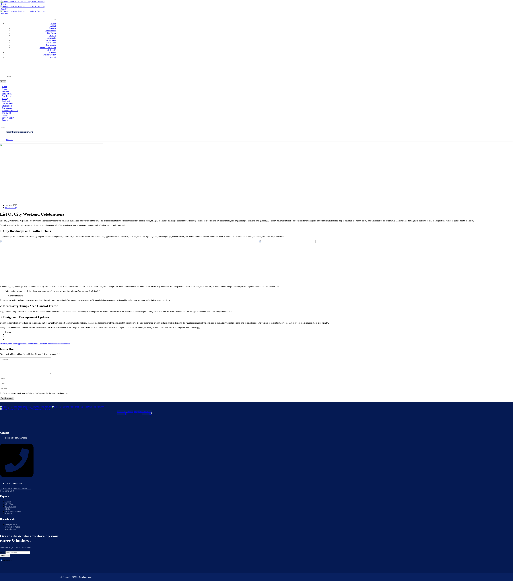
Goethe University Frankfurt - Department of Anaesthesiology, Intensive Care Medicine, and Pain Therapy (51, 67)
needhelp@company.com (16, 438)
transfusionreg (11, 207)
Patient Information (48, 47)
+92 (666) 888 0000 (13, 483)
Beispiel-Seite (11, 524)
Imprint (53, 57)
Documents (51, 45)
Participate (51, 38)
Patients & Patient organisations (12, 528)
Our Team (51, 33)
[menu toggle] (55, 19)
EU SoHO (51, 50)
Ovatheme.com (85, 577)
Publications (50, 31)
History (52, 35)
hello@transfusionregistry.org (19, 132)
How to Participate (13, 511)
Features (52, 28)
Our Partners (50, 40)
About (53, 26)
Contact (52, 52)
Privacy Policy (49, 55)
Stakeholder (51, 43)
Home (53, 23)
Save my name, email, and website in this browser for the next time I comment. (36, 393)
